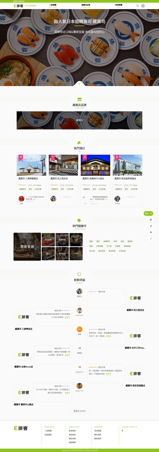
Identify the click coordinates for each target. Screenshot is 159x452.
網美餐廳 (127, 246)
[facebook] (122, 430)
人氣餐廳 (48, 430)
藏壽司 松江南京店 (59, 178)
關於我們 (97, 434)
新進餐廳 (48, 434)
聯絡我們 (97, 438)
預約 (98, 241)
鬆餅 (91, 241)
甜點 (91, 246)
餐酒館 (117, 246)
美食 (122, 241)
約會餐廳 (99, 246)
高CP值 (92, 251)
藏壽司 (130, 241)
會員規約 (72, 430)
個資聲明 (72, 442)
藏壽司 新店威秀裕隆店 (125, 178)
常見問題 (97, 430)
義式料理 (101, 251)
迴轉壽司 (22, 189)
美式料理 (112, 251)
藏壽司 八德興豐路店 (28, 178)
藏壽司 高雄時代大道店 (93, 178)
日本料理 (122, 251)
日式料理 (38, 189)
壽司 (30, 189)
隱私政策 (72, 438)
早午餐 (109, 246)
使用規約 (72, 434)
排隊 (115, 241)
